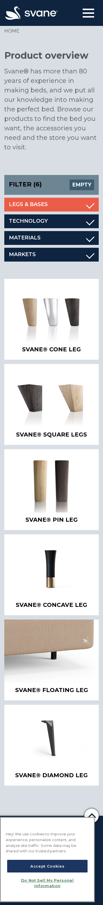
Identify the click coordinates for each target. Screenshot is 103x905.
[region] (47, 859)
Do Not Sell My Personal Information (47, 883)
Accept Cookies (47, 866)
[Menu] (88, 13)
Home (11, 31)
